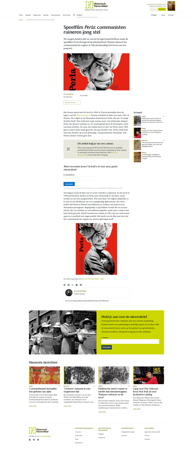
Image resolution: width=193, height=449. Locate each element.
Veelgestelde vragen (128, 432)
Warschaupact (83, 115)
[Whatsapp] (72, 285)
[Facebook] (68, 285)
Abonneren (162, 9)
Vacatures (101, 437)
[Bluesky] (64, 285)
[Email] (77, 285)
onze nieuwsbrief (45, 436)
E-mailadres (69, 175)
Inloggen (101, 434)
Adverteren (79, 443)
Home (21, 20)
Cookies (147, 439)
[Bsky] (34, 440)
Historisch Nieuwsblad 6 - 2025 (93, 279)
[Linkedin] (81, 285)
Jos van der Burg (68, 94)
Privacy (147, 435)
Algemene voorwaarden (152, 432)
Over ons (78, 432)
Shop (163, 15)
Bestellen (153, 9)
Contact (171, 15)
